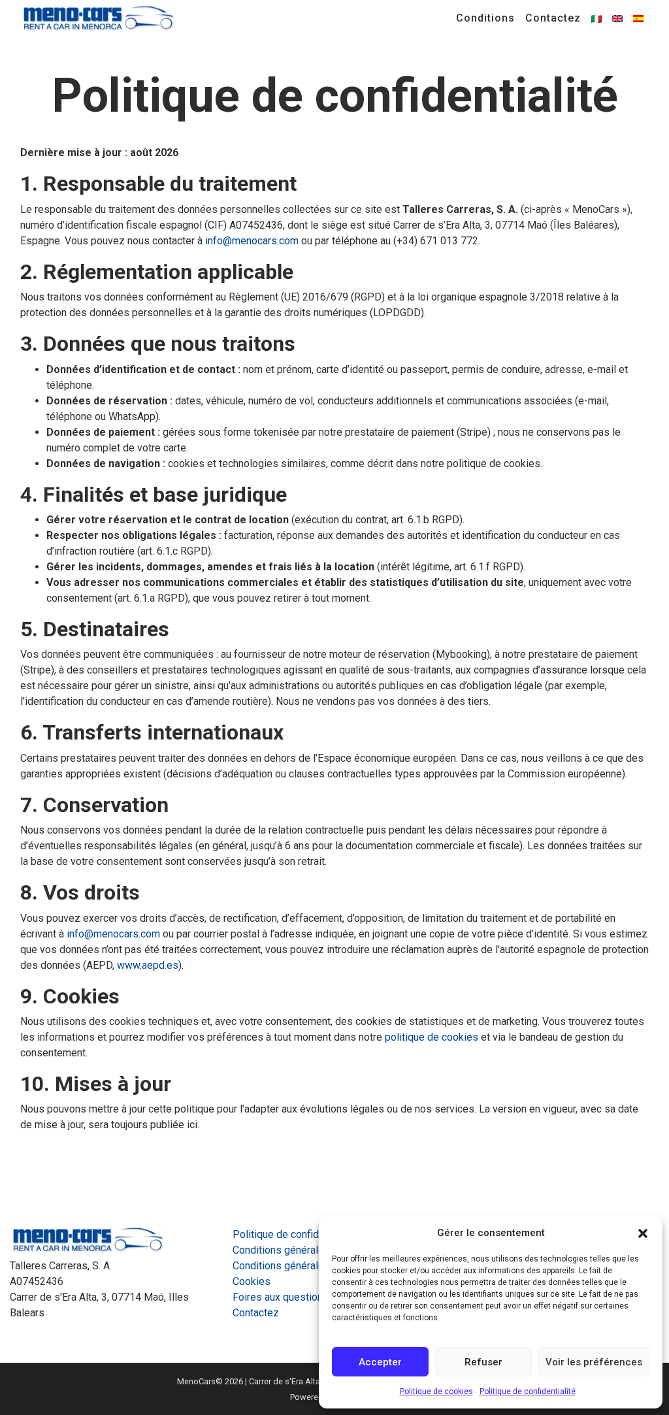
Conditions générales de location (308, 1266)
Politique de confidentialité (528, 1391)
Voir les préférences (594, 1362)
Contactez (553, 18)
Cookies (251, 1281)
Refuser (483, 1362)
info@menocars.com (252, 241)
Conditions (485, 18)
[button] (642, 1232)
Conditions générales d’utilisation (309, 1250)
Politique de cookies (436, 1391)
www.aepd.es (147, 965)
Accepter (380, 1362)
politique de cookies (431, 1037)
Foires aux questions (281, 1297)
